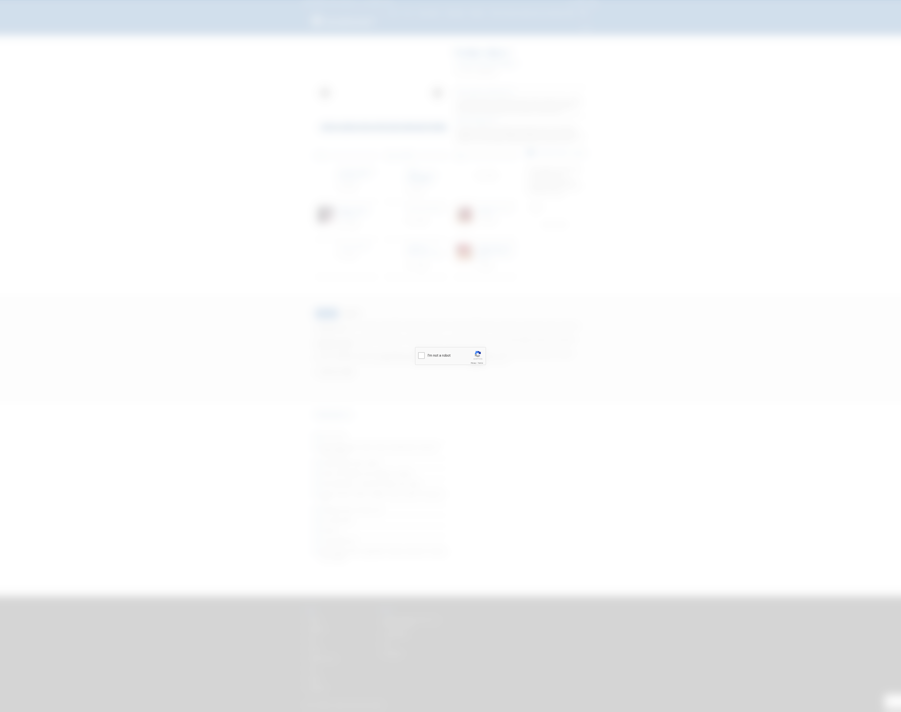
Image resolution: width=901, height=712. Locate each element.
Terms (480, 363)
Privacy (473, 363)
